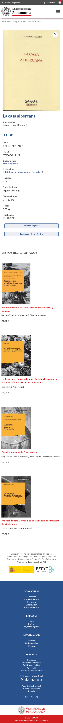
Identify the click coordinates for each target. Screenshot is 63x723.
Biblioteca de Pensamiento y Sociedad (22, 172)
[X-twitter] (31, 697)
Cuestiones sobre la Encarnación (19, 452)
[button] (58, 11)
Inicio (4, 21)
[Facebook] (26, 697)
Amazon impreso (31, 225)
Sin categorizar (15, 21)
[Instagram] (36, 697)
